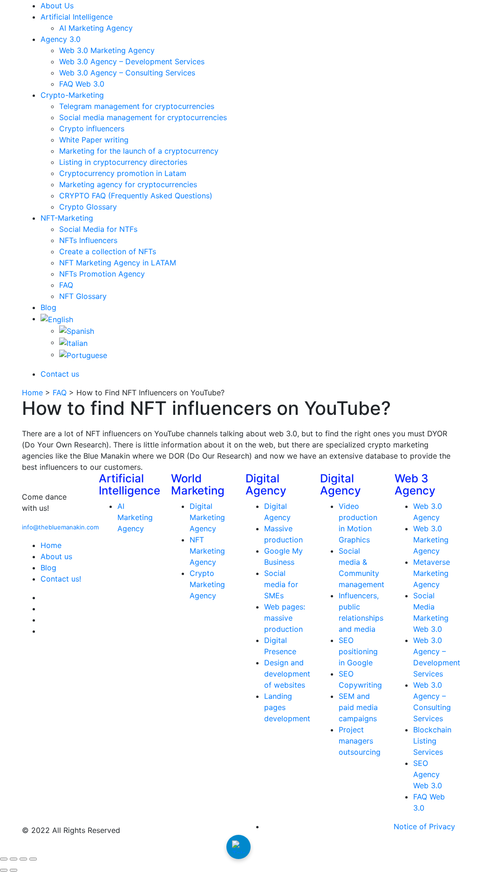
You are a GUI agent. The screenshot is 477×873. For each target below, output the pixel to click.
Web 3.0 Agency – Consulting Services (127, 72)
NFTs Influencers (88, 240)
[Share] (23, 859)
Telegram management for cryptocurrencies (136, 106)
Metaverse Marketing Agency (431, 573)
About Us (57, 5)
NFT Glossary (83, 296)
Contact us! (61, 578)
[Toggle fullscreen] (13, 859)
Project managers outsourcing (360, 741)
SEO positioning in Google (358, 651)
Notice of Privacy (424, 826)
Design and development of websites (287, 674)
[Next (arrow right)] (13, 870)
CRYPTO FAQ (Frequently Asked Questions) (135, 195)
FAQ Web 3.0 (81, 83)
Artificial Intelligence (77, 16)
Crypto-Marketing (72, 95)
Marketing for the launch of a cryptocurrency (138, 151)
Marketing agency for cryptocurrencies (128, 184)
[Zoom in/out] (3, 859)
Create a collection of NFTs (107, 251)
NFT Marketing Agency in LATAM (117, 262)
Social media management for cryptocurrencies (143, 117)
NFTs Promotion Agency (102, 273)
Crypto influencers (91, 128)
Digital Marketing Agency (207, 517)
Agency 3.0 (61, 39)
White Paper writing (94, 139)
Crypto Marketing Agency (207, 584)
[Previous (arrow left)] (3, 870)
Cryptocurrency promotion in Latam (122, 173)
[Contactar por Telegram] (238, 847)
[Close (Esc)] (33, 859)
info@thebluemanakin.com (60, 527)
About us (56, 556)
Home (32, 392)
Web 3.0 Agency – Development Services (131, 61)
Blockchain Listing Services (432, 741)
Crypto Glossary (88, 206)
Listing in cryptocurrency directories (123, 162)
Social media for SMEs (281, 584)
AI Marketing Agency (96, 28)
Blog (48, 307)
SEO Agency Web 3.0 (427, 774)
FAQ (66, 285)
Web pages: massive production (284, 618)
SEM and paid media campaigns (358, 707)
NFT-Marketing (67, 218)
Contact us (60, 374)
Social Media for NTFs (98, 229)
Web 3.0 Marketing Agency (107, 50)
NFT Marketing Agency (207, 551)
